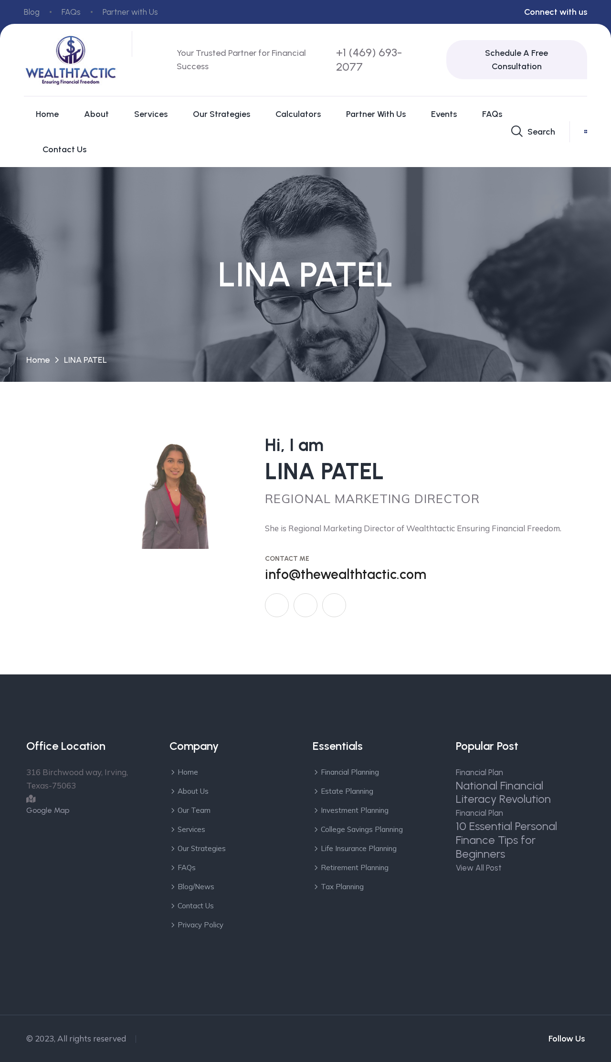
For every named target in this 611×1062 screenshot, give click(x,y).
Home (47, 114)
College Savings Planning (362, 829)
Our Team (194, 810)
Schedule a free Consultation (516, 60)
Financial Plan (479, 772)
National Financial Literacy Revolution (503, 792)
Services (151, 114)
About (96, 114)
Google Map (47, 810)
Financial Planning (350, 772)
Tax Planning (342, 886)
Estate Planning (347, 791)
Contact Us (64, 149)
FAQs (71, 12)
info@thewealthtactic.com (345, 574)
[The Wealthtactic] (70, 59)
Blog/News (196, 886)
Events (444, 114)
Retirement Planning (355, 867)
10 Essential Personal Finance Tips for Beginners (506, 840)
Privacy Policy (200, 924)
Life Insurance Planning (359, 848)
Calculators (298, 114)
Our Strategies (221, 114)
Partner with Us (130, 12)
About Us (193, 791)
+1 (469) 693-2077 (369, 59)
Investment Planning (355, 810)
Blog (32, 12)
